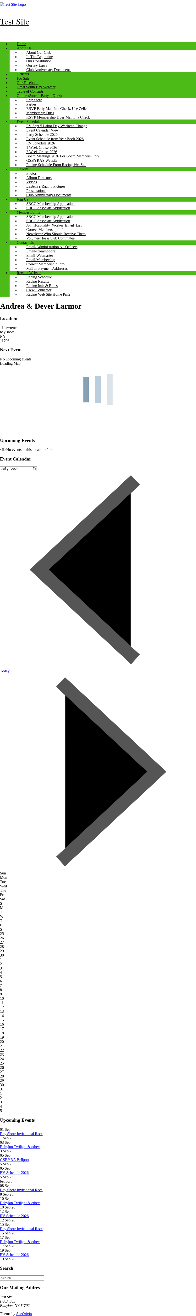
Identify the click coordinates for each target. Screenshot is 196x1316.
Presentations (36, 191)
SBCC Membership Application (50, 204)
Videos (31, 182)
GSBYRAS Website (41, 160)
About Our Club (38, 52)
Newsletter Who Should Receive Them (56, 234)
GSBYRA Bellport (14, 1160)
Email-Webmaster (39, 255)
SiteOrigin (24, 1314)
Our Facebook (27, 83)
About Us (24, 48)
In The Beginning (39, 57)
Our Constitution (39, 61)
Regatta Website (29, 273)
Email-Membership (40, 260)
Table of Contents (30, 91)
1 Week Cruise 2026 (41, 147)
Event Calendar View (42, 130)
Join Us (22, 199)
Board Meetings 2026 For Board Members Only (62, 156)
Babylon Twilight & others (20, 1147)
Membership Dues (40, 113)
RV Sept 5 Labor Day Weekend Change (56, 126)
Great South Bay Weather (36, 87)
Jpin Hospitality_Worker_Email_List (54, 225)
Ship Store (34, 100)
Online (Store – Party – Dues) (39, 96)
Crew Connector (38, 290)
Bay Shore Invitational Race (21, 1134)
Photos (31, 173)
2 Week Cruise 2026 (41, 152)
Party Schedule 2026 (42, 134)
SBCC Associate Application (48, 208)
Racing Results (37, 281)
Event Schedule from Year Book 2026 (55, 139)
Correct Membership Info (45, 229)
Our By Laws (36, 65)
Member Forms (28, 212)
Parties (31, 104)
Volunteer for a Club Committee (50, 238)
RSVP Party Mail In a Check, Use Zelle (56, 109)
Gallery (22, 169)
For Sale (23, 78)
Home (21, 44)
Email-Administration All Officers (51, 247)
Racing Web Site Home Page (48, 294)
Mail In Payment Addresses (47, 268)
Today (5, 671)
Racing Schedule (39, 277)
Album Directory (39, 178)
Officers (23, 74)
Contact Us (25, 242)
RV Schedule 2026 (40, 143)
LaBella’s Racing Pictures (45, 186)
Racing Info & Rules (42, 286)
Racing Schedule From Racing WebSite (56, 165)
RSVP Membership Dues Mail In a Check (58, 117)
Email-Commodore (40, 251)
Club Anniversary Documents (48, 70)
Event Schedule (28, 122)
